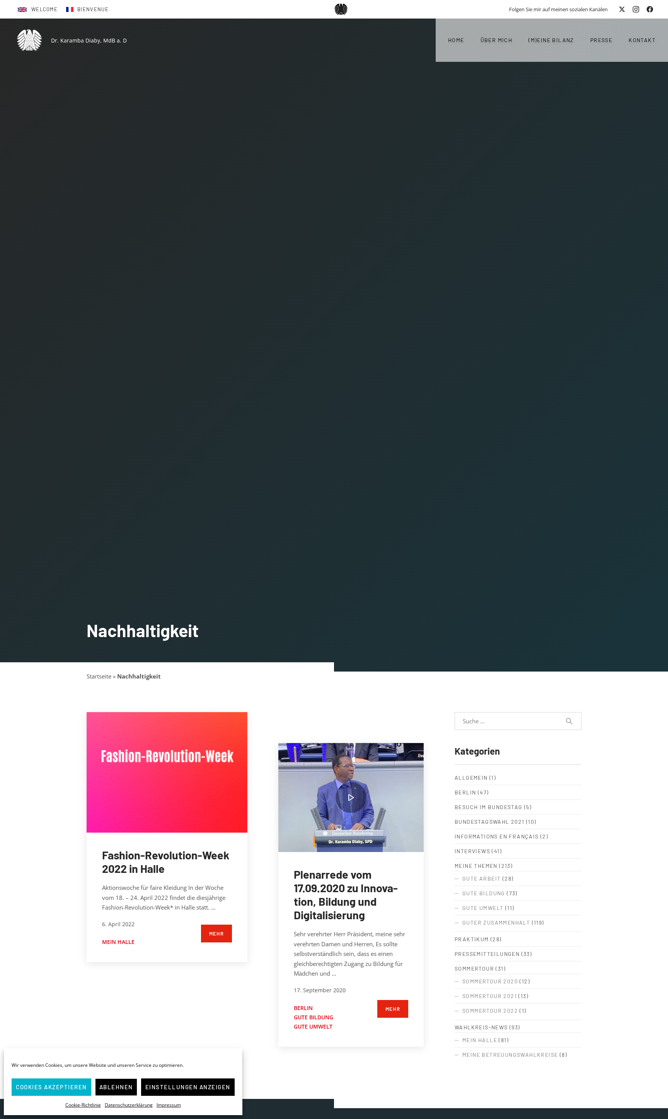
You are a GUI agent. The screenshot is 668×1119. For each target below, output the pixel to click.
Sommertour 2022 (490, 1010)
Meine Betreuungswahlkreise (510, 1054)
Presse (601, 40)
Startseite (99, 676)
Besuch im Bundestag (489, 807)
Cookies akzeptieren (51, 1086)
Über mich (497, 40)
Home (456, 40)
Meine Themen (476, 865)
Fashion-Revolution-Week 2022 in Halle (165, 861)
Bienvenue (93, 9)
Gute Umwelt (313, 1026)
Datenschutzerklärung (129, 1105)
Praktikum (472, 939)
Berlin (303, 1008)
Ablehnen (116, 1086)
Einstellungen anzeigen (187, 1086)
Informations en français (497, 836)
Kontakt (642, 40)
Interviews (472, 851)
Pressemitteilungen (487, 954)
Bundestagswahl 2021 (490, 821)
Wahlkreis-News (481, 1027)
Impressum (169, 1105)
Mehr (216, 933)
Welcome (44, 9)
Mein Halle (118, 942)
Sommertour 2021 (489, 996)
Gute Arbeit (481, 878)
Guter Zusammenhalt (496, 922)
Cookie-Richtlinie (83, 1105)
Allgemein (471, 777)
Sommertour (474, 968)
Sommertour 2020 (490, 981)
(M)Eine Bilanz (551, 40)
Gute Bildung (313, 1017)
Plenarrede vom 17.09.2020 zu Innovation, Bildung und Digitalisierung (346, 894)
